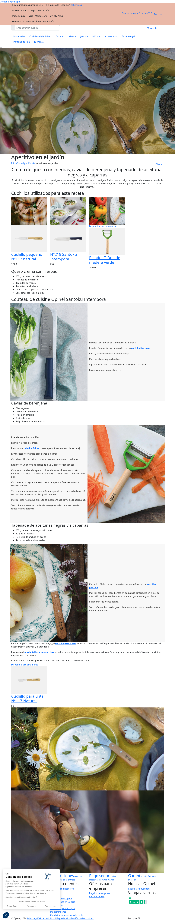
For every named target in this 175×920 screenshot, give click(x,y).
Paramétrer (31, 906)
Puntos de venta (130, 13)
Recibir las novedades (139, 888)
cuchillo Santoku (140, 348)
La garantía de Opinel (61, 898)
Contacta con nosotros (62, 888)
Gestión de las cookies (82, 918)
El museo (143, 13)
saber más (76, 4)
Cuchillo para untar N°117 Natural (28, 698)
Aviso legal (32, 918)
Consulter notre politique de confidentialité (21, 897)
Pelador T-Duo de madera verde (104, 260)
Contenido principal (10, 1)
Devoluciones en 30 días (62, 901)
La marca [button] (39, 41)
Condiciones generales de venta (66, 915)
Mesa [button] (71, 36)
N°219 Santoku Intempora (63, 257)
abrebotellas (31, 652)
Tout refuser (12, 906)
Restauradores (96, 896)
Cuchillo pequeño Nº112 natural (26, 257)
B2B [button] (150, 13)
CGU (40, 918)
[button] (5, 915)
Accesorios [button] (110, 36)
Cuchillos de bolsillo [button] (39, 36)
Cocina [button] (59, 36)
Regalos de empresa (99, 893)
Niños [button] (95, 36)
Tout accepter (50, 906)
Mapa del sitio (63, 918)
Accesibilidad (49, 918)
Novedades (19, 36)
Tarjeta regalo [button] (129, 36)
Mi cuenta (152, 28)
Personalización (21, 41)
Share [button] (159, 164)
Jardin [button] (83, 36)
